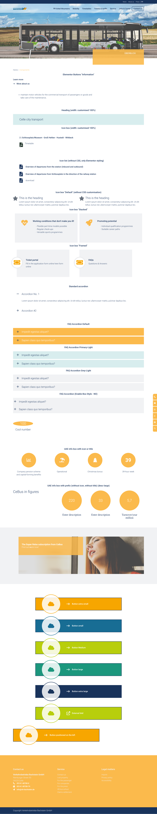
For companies (63, 783)
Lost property (62, 777)
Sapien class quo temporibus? (38, 340)
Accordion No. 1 (30, 294)
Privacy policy (106, 777)
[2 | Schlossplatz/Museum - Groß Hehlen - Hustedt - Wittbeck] (26, 145)
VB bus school (63, 789)
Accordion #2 (29, 310)
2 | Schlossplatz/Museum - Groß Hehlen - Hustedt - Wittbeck (46, 138)
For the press (62, 786)
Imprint (104, 775)
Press (137, 2)
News (124, 2)
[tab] (78, 332)
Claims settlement (64, 792)
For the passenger (64, 780)
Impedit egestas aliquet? (35, 331)
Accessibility (106, 780)
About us (131, 2)
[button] (15, 70)
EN (142, 2)
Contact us (61, 775)
